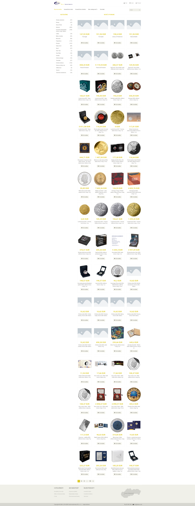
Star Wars (64, 53)
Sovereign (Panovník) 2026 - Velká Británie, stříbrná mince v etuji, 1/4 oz (117, 285)
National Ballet (133, 36)
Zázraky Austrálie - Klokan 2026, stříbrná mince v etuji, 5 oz (134, 346)
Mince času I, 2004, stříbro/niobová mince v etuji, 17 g (117, 439)
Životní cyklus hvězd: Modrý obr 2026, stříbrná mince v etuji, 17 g (133, 161)
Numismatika (58, 9)
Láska (64, 33)
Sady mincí (64, 45)
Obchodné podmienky (74, 496)
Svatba (64, 55)
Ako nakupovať (92, 9)
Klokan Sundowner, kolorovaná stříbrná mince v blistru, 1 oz (133, 131)
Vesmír (64, 70)
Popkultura (64, 41)
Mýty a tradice (64, 36)
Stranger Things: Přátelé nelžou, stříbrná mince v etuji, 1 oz (117, 192)
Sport (64, 48)
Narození (64, 38)
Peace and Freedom (101, 67)
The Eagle (84, 36)
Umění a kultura (64, 62)
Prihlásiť (139, 3)
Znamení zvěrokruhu (64, 72)
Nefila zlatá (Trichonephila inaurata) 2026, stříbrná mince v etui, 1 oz (84, 470)
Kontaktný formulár (58, 491)
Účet (126, 3)
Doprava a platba (73, 491)
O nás (55, 496)
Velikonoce (64, 67)
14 (90, 481)
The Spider (101, 36)
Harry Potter (64, 24)
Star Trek (64, 50)
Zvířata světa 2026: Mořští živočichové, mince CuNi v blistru (134, 285)
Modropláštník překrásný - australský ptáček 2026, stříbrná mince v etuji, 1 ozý (133, 470)
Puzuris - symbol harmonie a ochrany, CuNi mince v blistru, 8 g (134, 439)
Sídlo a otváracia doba (59, 494)
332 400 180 (128, 504)
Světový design (64, 58)
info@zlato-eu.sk (138, 504)
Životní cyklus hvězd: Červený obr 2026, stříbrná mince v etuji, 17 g (101, 131)
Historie (64, 27)
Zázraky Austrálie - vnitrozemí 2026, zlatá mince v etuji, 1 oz (134, 192)
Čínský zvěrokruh (64, 20)
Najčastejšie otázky (73, 494)
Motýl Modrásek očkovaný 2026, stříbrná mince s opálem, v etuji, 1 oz (117, 470)
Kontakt (102, 9)
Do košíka (85, 43)
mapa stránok (86, 504)
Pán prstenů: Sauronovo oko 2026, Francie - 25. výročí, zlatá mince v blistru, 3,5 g (84, 161)
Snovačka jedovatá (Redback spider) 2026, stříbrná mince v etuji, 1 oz (85, 285)
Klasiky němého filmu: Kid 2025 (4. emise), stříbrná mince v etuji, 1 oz (117, 161)
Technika (64, 60)
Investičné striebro (80, 9)
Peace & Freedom (84, 67)
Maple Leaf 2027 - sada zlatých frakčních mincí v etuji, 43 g (101, 192)
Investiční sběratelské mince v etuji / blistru (64, 30)
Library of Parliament (117, 36)
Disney (64, 22)
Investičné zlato (68, 9)
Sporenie (86, 496)
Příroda (64, 43)
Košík (132, 3)
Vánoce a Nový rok (64, 65)
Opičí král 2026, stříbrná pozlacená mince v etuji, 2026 (101, 254)
